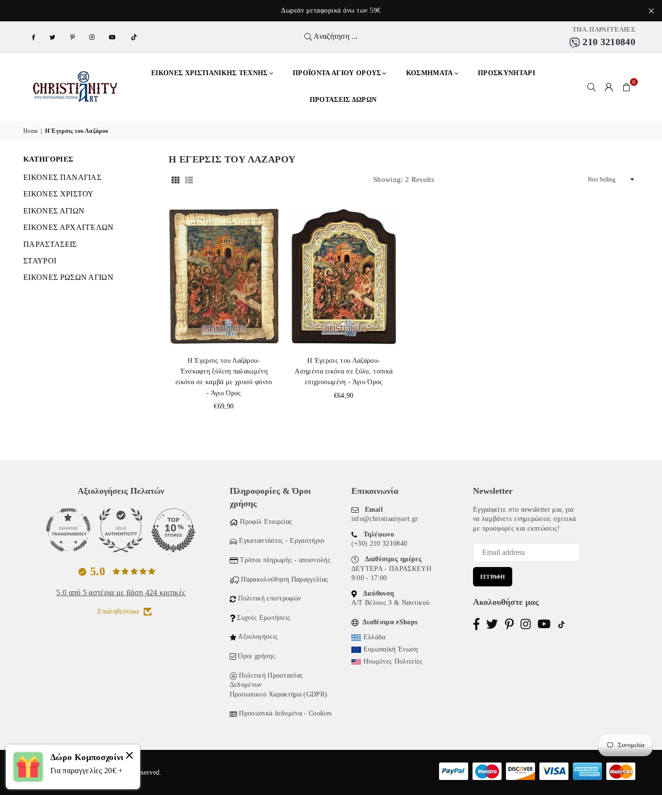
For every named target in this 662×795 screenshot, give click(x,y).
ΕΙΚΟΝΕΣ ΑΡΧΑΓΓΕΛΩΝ (68, 227)
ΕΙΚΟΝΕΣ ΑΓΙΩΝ (53, 211)
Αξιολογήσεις (258, 636)
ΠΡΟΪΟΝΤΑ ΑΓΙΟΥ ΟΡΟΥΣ (337, 73)
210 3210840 (607, 41)
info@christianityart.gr (384, 518)
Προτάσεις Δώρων (343, 99)
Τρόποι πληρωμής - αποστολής (285, 560)
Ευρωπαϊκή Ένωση (390, 649)
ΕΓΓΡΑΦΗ (492, 577)
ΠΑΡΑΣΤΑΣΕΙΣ (50, 244)
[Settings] (609, 87)
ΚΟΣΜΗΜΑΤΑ (429, 73)
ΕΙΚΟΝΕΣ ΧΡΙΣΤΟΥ (58, 194)
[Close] (129, 756)
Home (30, 131)
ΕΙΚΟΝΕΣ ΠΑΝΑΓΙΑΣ (62, 177)
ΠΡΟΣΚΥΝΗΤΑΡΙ (506, 73)
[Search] (591, 87)
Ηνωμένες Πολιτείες (393, 661)
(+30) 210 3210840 (379, 543)
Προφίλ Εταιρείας (266, 521)
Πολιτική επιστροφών (269, 598)
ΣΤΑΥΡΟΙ (39, 261)
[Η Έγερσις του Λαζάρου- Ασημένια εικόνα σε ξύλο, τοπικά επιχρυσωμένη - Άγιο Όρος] (344, 276)
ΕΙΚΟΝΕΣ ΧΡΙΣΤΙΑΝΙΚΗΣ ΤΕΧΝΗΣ (209, 73)
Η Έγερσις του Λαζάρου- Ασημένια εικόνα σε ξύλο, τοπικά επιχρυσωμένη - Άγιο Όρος (344, 371)
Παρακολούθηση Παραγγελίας (284, 579)
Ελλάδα (374, 637)
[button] (626, 87)
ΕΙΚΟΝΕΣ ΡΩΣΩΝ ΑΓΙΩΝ (68, 277)
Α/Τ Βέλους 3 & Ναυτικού (390, 602)
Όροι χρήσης (256, 656)
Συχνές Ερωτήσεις (263, 617)
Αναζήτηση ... (335, 36)
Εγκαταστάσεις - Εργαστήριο (281, 540)
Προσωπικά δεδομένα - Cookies (285, 713)
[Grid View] (175, 179)
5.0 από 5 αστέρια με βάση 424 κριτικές (120, 592)
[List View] (189, 179)
